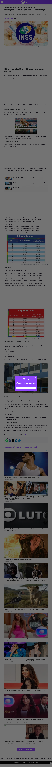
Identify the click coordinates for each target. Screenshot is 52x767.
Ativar (26, 388)
